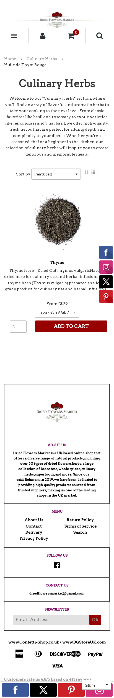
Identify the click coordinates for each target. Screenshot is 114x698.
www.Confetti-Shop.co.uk (33, 642)
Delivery (33, 532)
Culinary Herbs (42, 58)
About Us (34, 520)
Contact (34, 526)
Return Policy (80, 520)
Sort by (23, 174)
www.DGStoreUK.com (84, 642)
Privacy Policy (34, 538)
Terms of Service (80, 526)
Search (80, 532)
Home (10, 58)
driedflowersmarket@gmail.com (57, 593)
